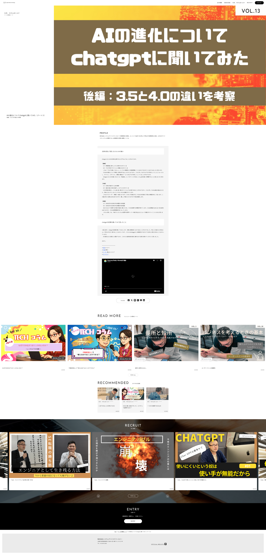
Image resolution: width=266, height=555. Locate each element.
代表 (104, 250)
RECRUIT (250, 2)
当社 (104, 247)
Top (115, 531)
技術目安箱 (227, 2)
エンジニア (105, 254)
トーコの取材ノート (122, 531)
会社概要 (219, 2)
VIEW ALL (133, 375)
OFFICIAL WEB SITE (157, 544)
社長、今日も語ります (239, 2)
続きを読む (33, 348)
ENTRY (259, 2)
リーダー (105, 252)
